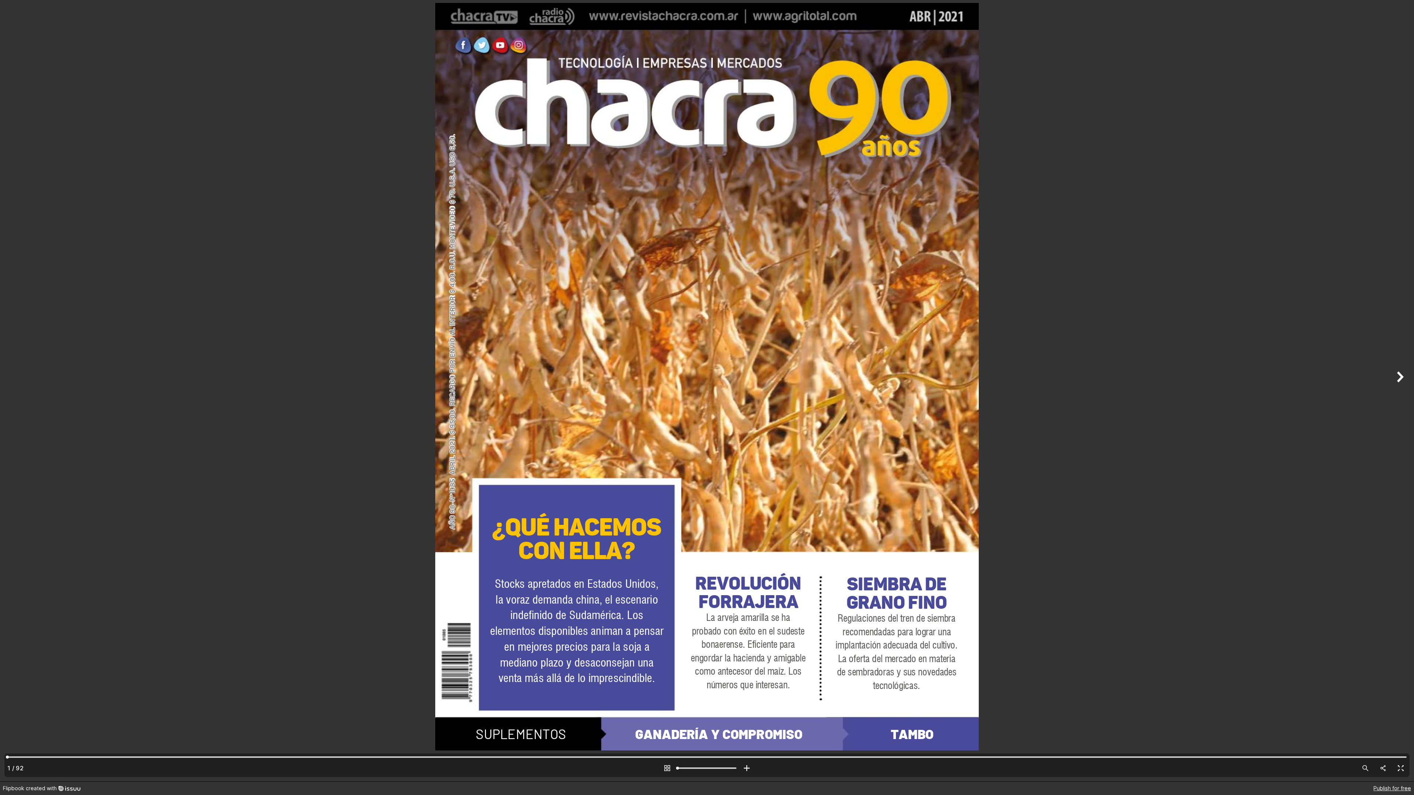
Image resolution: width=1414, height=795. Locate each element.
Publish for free (1392, 788)
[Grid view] (667, 768)
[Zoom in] (746, 768)
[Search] (1365, 768)
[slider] (707, 768)
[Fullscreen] (1400, 768)
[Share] (1383, 768)
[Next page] (1399, 390)
